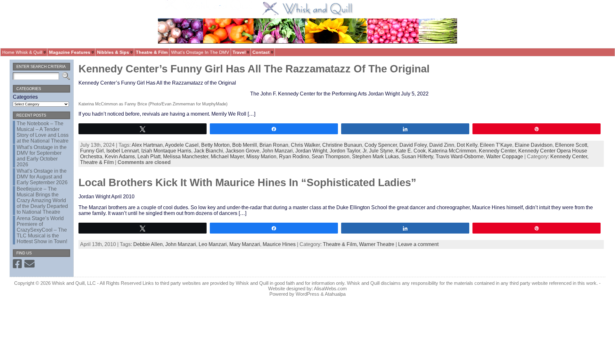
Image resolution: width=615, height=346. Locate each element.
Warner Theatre (376, 244)
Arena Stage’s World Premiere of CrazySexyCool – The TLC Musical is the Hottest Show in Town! (42, 230)
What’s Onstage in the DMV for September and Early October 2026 (42, 155)
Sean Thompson (330, 156)
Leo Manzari (213, 244)
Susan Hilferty (417, 156)
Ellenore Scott (571, 145)
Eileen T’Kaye (496, 145)
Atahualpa (335, 294)
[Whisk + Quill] (307, 24)
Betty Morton (215, 145)
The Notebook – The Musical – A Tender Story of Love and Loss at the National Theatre (43, 132)
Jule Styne (381, 150)
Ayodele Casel (182, 145)
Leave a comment (418, 244)
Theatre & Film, (341, 244)
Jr (364, 150)
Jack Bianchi (208, 150)
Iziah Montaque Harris (166, 150)
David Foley (413, 145)
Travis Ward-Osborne (460, 156)
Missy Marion (261, 156)
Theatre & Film (97, 162)
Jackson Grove (242, 150)
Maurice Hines (279, 244)
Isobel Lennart (122, 150)
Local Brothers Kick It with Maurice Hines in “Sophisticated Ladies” (247, 182)
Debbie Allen (148, 244)
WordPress (307, 294)
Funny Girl (92, 150)
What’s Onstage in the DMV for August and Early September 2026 (42, 176)
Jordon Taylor (345, 150)
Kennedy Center (497, 150)
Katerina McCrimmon (452, 150)
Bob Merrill (244, 145)
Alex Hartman (147, 145)
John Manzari (277, 150)
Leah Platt (148, 156)
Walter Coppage (504, 156)
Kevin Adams (120, 156)
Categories (25, 97)
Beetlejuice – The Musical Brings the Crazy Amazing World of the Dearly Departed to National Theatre (42, 200)
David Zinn (441, 145)
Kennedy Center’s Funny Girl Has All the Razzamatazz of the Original (254, 69)
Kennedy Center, (569, 156)
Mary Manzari (244, 244)
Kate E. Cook (411, 150)
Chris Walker (305, 145)
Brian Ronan (273, 145)
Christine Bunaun (342, 145)
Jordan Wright (311, 150)
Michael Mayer (227, 156)
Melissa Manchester (185, 156)
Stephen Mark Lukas (375, 156)
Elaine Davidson (534, 145)
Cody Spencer (381, 145)
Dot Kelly (467, 145)
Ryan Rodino (294, 156)
